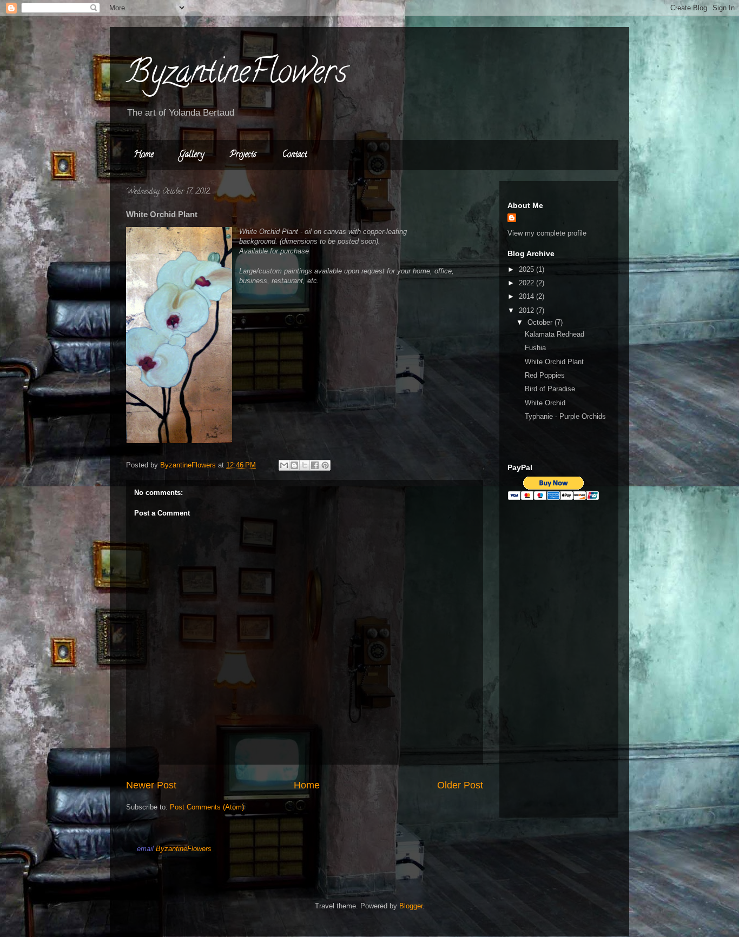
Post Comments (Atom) (207, 807)
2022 (527, 283)
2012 (527, 310)
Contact (294, 155)
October (541, 322)
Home (144, 155)
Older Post (460, 785)
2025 (527, 269)
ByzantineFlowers (236, 75)
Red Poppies (545, 375)
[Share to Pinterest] (325, 465)
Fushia (535, 348)
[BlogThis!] (294, 465)
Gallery (192, 155)
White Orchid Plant (554, 362)
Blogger (411, 906)
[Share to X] (304, 465)
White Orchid (545, 403)
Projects (243, 155)
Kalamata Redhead (554, 334)
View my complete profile (546, 233)
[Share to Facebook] (314, 465)
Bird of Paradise (550, 389)
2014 (527, 296)
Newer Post (151, 785)
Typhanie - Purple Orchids (565, 416)
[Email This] (284, 465)
